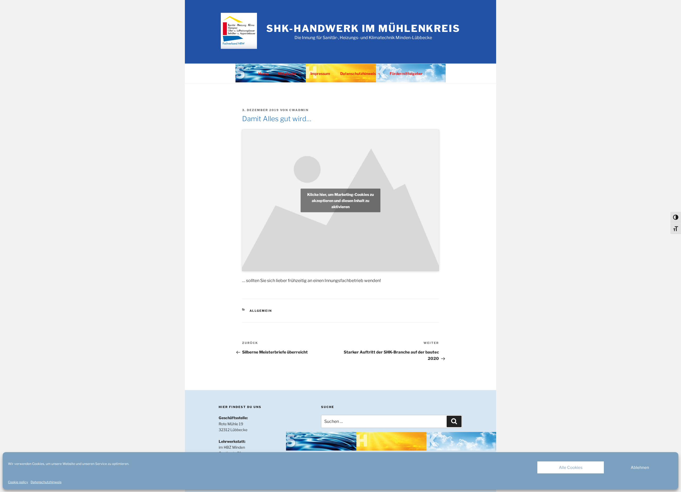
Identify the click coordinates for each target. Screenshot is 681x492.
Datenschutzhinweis (46, 482)
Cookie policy (18, 482)
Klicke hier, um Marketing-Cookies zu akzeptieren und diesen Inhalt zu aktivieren (340, 200)
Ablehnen (640, 467)
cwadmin (299, 110)
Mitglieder (287, 73)
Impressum (320, 73)
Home (263, 73)
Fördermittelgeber (406, 73)
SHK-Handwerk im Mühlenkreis (363, 28)
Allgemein (261, 311)
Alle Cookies (571, 467)
